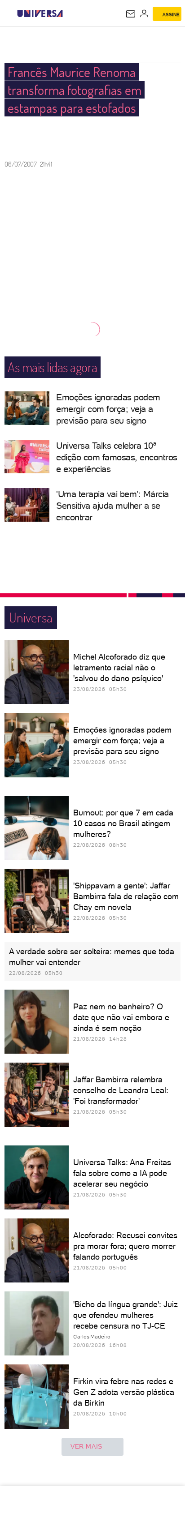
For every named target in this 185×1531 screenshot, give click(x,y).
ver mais (86, 1446)
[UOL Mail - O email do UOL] (130, 14)
